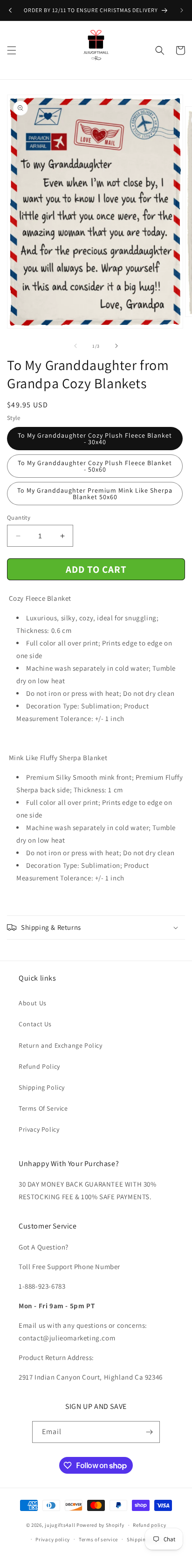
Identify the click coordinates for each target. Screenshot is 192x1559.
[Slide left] (75, 346)
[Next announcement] (181, 10)
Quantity (18, 518)
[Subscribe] (149, 1432)
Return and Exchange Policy (61, 1045)
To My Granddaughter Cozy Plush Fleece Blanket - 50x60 (95, 466)
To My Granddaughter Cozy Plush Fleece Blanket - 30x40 (95, 438)
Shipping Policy (42, 1087)
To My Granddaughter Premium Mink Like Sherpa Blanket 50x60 (94, 493)
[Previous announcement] (10, 10)
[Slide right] (116, 346)
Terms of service (98, 1539)
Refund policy (149, 1525)
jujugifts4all (60, 1525)
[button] (11, 50)
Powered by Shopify (100, 1525)
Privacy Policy (39, 1129)
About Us (33, 1003)
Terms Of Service (43, 1108)
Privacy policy (52, 1539)
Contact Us (35, 1024)
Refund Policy (39, 1066)
